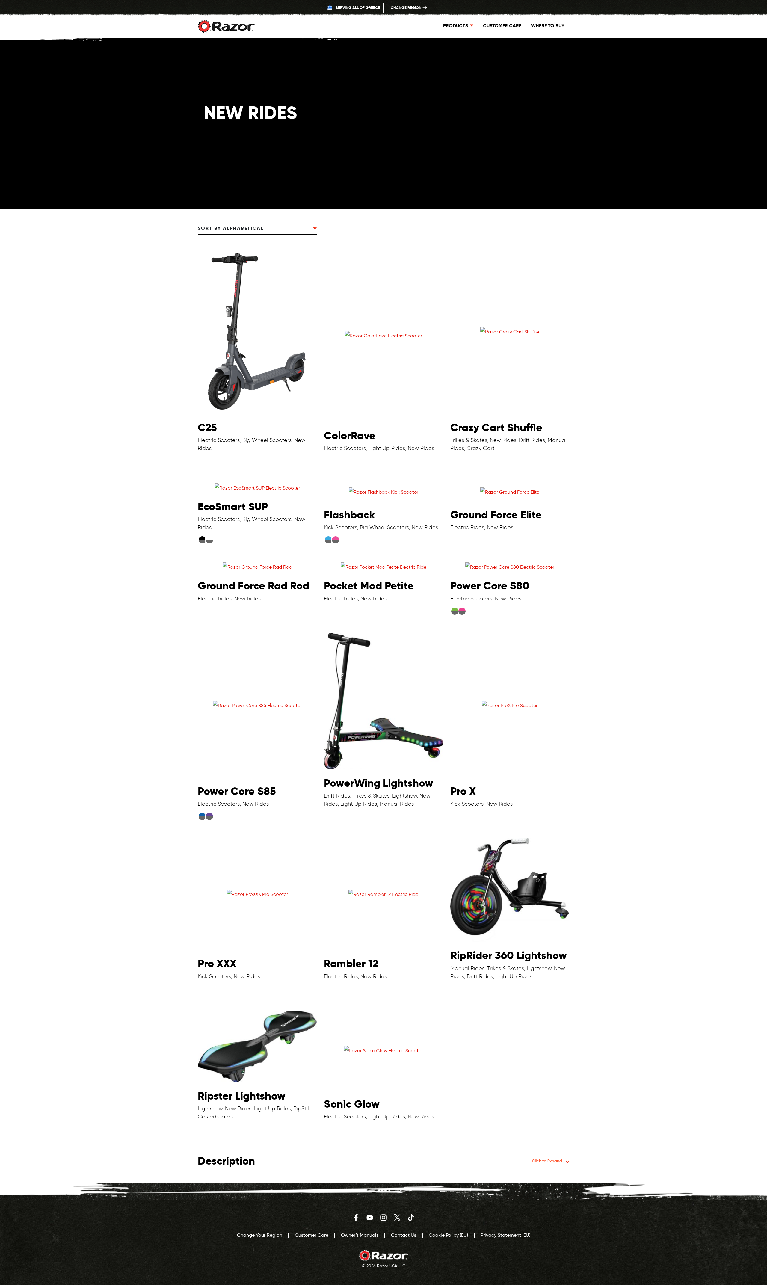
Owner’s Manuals (359, 1235)
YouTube (369, 1217)
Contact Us (403, 1235)
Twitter (397, 1217)
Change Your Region (259, 1235)
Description (380, 1161)
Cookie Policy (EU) (448, 1235)
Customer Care (502, 25)
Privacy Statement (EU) (505, 1235)
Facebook (356, 1217)
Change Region (406, 7)
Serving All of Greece (357, 7)
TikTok (411, 1217)
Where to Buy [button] (547, 25)
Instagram (383, 1217)
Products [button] (455, 25)
